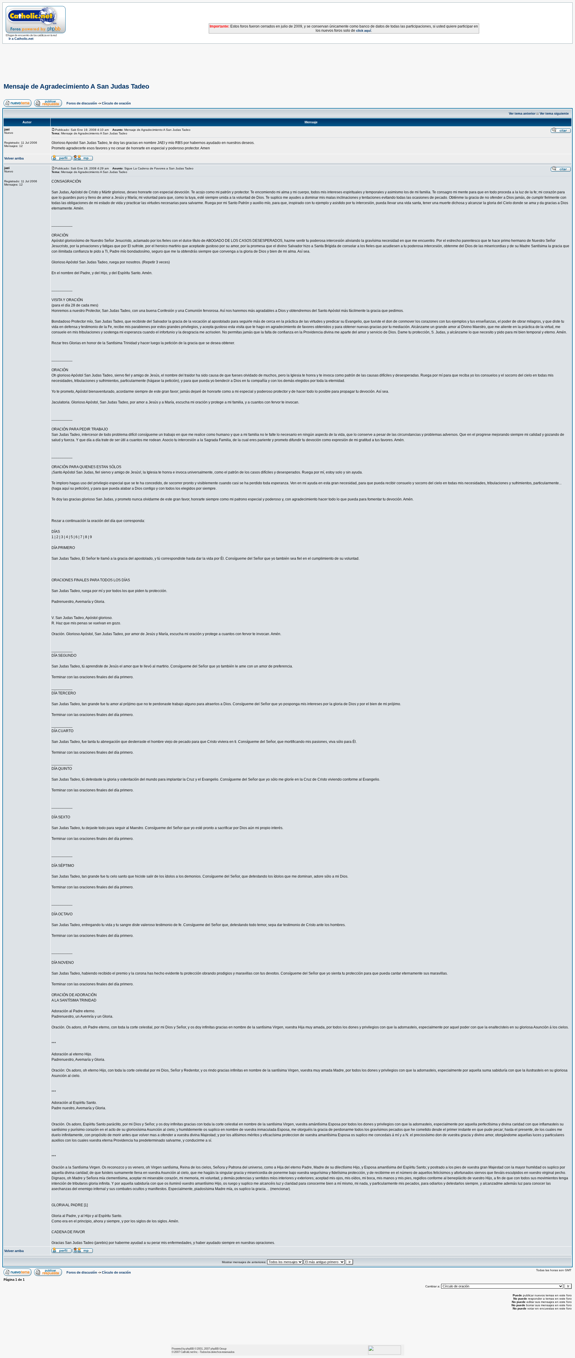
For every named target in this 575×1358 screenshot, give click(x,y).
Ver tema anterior (522, 113)
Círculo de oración (116, 103)
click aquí (363, 30)
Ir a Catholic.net (21, 38)
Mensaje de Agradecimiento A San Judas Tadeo (76, 86)
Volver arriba (14, 158)
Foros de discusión (81, 103)
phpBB (190, 1348)
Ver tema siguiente (554, 113)
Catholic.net (187, 1352)
